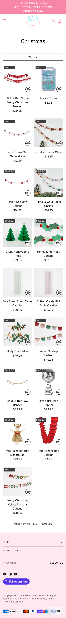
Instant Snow (48, 98)
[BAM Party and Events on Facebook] (5, 574)
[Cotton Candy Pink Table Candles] (48, 282)
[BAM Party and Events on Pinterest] (16, 574)
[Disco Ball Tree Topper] (48, 381)
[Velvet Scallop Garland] (48, 332)
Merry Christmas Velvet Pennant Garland (17, 504)
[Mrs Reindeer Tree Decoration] (17, 431)
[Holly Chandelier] (17, 332)
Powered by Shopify (13, 601)
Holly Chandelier (17, 351)
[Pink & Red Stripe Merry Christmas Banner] (17, 79)
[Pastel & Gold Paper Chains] (48, 182)
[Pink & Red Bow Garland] (17, 182)
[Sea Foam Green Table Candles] (17, 282)
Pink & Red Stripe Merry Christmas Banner (17, 102)
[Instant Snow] (48, 79)
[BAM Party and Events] (33, 20)
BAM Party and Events (34, 595)
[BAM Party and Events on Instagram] (10, 574)
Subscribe (56, 563)
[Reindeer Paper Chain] (48, 132)
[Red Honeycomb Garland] (48, 431)
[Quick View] (28, 89)
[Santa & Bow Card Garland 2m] (17, 132)
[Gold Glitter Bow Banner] (17, 381)
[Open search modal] (53, 20)
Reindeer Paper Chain (48, 152)
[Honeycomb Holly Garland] (48, 232)
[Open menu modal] (4, 20)
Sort (35, 57)
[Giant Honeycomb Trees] (17, 232)
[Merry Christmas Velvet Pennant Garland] (17, 481)
